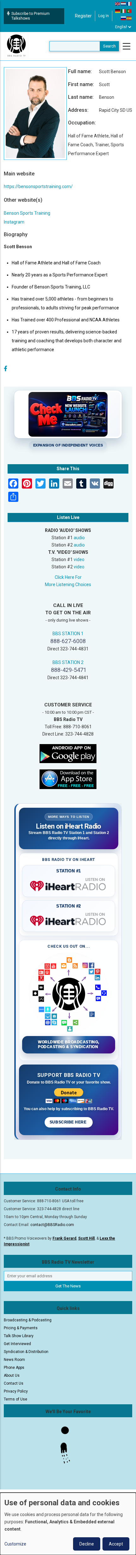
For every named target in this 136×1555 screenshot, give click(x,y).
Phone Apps (14, 1367)
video (79, 559)
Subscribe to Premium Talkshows (30, 16)
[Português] (129, 11)
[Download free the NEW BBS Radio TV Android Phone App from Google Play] (68, 752)
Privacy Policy (16, 1391)
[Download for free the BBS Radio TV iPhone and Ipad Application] (68, 778)
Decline (86, 1543)
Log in (103, 16)
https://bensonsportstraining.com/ (38, 186)
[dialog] (68, 1524)
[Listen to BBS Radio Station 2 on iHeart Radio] (68, 919)
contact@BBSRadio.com (52, 1225)
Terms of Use (15, 1399)
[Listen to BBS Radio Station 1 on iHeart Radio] (68, 884)
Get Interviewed (17, 1344)
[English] (118, 3)
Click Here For (68, 577)
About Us (12, 1375)
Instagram (14, 221)
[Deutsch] (118, 11)
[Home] (16, 45)
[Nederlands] (124, 3)
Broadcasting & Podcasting (28, 1320)
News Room (14, 1359)
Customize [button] (15, 1543)
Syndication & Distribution (26, 1352)
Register (83, 15)
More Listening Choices (68, 584)
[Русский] (124, 18)
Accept (116, 1543)
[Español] (129, 18)
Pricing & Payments (21, 1328)
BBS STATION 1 (68, 633)
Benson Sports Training (27, 213)
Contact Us (13, 1383)
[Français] (129, 3)
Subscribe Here (69, 1122)
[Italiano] (124, 11)
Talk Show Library (19, 1336)
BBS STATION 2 (68, 662)
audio (79, 537)
